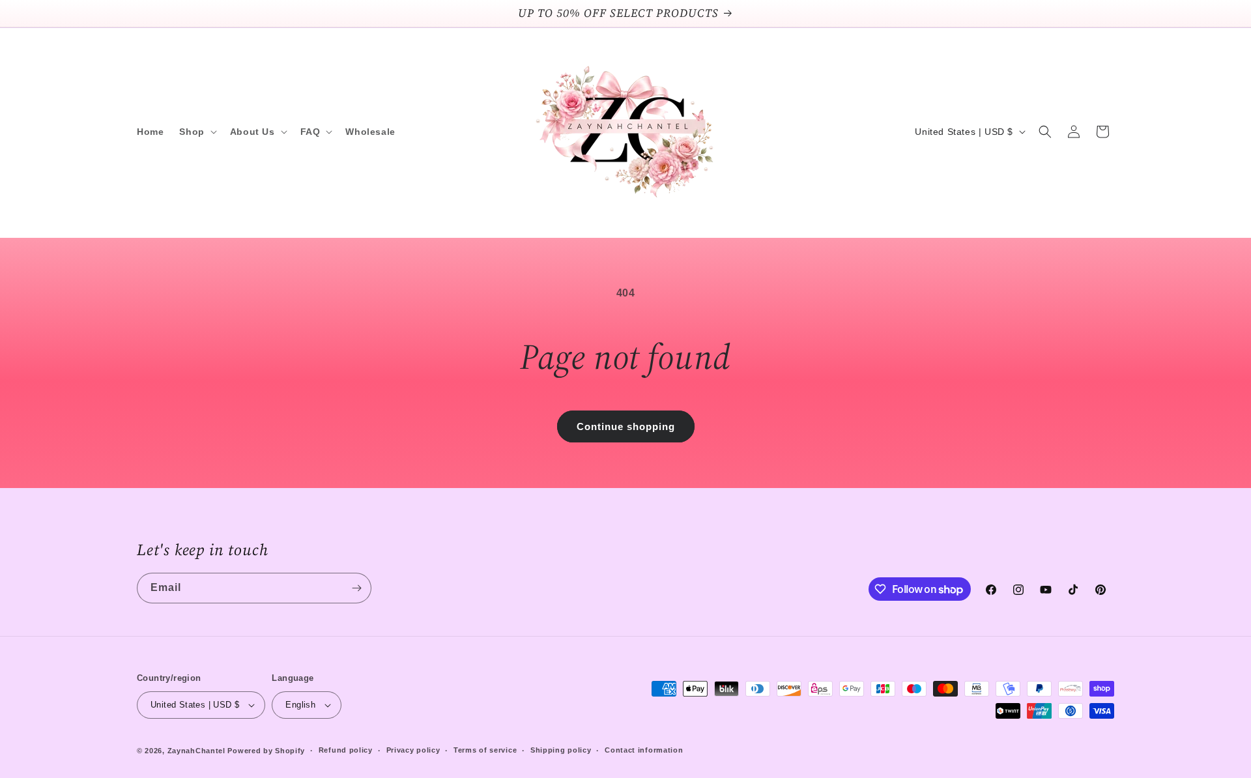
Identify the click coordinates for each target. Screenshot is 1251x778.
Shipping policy (561, 750)
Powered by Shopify (266, 751)
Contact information (644, 750)
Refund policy (346, 750)
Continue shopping (626, 426)
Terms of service (485, 750)
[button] (196, 131)
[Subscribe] (356, 588)
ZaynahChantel (196, 751)
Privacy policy (413, 750)
